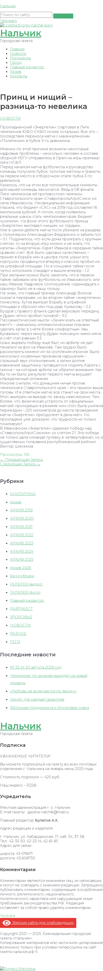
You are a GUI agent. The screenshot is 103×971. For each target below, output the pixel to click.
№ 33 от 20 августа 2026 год (35, 667)
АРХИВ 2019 (21, 510)
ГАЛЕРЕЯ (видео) (26, 584)
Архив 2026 (20, 567)
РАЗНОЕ (18, 633)
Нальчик (8, 6)
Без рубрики (22, 576)
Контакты (18, 76)
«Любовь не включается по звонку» (43, 691)
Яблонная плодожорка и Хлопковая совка (49, 707)
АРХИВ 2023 (21, 543)
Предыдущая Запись (21, 459)
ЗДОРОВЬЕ (21, 617)
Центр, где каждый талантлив (37, 699)
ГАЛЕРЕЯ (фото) (25, 592)
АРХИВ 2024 (22, 551)
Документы (20, 58)
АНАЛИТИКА (23, 494)
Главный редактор (27, 67)
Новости (18, 53)
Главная (17, 49)
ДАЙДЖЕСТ (21, 609)
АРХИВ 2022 (21, 535)
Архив (15, 71)
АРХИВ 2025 (21, 559)
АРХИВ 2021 (21, 526)
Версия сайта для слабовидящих (42, 922)
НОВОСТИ (10, 118)
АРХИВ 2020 (22, 518)
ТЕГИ (15, 642)
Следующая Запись (20, 464)
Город (16, 62)
